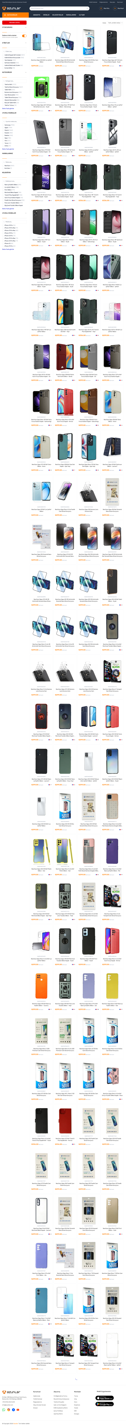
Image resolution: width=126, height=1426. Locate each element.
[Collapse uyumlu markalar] (26, 113)
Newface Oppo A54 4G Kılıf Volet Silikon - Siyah (112, 600)
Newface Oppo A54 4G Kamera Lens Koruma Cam (88, 690)
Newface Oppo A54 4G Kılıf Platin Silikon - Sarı (41, 870)
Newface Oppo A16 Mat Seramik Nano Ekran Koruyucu (112, 510)
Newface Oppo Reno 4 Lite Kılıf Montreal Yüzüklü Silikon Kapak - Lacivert (112, 645)
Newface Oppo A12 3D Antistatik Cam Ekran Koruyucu (88, 645)
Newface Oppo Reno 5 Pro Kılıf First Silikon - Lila (41, 1274)
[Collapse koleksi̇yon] (26, 172)
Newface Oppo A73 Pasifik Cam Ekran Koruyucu (41, 1184)
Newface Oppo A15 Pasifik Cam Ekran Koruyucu (89, 1184)
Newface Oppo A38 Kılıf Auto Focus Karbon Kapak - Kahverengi (89, 420)
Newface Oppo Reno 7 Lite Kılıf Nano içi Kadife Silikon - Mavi (41, 1319)
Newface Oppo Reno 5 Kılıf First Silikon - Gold (112, 1229)
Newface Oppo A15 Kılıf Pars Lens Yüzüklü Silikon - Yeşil (65, 1004)
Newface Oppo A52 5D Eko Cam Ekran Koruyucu (88, 61)
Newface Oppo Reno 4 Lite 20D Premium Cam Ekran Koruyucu (65, 1049)
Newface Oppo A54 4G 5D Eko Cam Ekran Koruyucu (65, 825)
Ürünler (46, 15)
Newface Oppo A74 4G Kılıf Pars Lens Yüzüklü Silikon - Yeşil (65, 915)
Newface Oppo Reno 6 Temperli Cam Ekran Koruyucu (65, 1364)
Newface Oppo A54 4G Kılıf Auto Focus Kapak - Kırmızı (112, 735)
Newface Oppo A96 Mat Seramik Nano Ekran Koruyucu (65, 1229)
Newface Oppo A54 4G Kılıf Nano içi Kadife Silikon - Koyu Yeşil (65, 780)
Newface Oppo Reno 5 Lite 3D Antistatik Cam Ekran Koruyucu (41, 645)
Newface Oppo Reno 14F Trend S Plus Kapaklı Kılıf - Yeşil (88, 196)
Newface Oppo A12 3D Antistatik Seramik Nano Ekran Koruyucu (65, 600)
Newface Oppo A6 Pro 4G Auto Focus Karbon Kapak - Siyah (65, 196)
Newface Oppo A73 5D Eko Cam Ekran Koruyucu (41, 1094)
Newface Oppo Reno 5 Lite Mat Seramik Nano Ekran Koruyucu (89, 915)
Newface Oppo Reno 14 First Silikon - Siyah (65, 241)
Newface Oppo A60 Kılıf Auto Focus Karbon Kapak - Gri (88, 375)
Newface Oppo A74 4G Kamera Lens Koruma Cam (65, 690)
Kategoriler (12, 15)
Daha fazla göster (8, 108)
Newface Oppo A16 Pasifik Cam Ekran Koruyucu (65, 1184)
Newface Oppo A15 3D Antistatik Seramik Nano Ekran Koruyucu (88, 600)
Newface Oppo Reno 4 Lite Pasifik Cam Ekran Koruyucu (65, 510)
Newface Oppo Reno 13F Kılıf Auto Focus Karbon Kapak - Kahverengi (41, 420)
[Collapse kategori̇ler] (26, 72)
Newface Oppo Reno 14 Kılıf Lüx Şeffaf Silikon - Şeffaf (112, 285)
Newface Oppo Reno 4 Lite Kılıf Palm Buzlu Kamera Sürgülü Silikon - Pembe (112, 825)
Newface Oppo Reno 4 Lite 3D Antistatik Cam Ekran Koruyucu (65, 645)
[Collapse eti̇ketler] (26, 43)
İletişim (82, 15)
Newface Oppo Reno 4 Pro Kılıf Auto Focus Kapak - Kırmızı (65, 420)
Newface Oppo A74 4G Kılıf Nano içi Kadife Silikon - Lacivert (41, 780)
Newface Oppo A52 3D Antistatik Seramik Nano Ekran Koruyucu (65, 61)
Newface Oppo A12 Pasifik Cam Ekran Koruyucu (89, 1139)
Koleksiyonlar (57, 15)
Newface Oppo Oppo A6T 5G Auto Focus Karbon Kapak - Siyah (112, 61)
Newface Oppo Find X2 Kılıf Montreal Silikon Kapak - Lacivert (41, 1229)
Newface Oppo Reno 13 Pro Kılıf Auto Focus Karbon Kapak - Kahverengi (112, 375)
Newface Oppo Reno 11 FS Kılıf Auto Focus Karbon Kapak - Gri (41, 151)
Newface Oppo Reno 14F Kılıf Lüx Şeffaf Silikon (41, 330)
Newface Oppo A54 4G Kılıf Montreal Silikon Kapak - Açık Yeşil (41, 915)
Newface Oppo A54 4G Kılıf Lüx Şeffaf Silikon (41, 825)
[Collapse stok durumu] (26, 27)
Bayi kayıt (120, 2)
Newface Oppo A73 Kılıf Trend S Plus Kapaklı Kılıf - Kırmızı (65, 1139)
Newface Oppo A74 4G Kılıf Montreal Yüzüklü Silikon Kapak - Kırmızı (41, 735)
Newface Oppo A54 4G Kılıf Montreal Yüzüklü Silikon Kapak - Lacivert (65, 735)
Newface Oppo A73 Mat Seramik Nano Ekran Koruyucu (112, 1409)
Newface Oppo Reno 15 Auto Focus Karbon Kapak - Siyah (88, 106)
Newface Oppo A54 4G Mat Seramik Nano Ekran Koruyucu (88, 825)
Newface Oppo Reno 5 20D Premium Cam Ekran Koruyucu (41, 1049)
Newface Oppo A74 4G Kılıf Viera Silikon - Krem (41, 465)
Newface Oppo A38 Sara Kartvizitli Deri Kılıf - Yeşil (65, 330)
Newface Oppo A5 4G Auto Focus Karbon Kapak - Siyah (41, 196)
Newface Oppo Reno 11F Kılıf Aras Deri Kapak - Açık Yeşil (89, 465)
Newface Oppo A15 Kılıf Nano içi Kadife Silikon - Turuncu (41, 1004)
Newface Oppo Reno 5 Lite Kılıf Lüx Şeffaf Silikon (41, 960)
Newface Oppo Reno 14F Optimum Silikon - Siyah (112, 241)
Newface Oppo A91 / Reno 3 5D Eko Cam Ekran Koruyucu (65, 1094)
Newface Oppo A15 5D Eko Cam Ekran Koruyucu (88, 1094)
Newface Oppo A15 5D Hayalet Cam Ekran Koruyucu (89, 1229)
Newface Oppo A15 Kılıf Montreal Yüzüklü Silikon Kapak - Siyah (65, 960)
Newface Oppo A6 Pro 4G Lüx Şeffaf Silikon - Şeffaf (112, 151)
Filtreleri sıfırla (14, 22)
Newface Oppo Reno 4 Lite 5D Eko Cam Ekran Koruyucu (112, 1049)
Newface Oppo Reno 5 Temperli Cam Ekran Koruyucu (112, 690)
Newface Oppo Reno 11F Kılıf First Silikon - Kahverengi (65, 106)
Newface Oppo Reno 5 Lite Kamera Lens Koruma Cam (41, 690)
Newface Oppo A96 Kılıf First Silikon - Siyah (88, 960)
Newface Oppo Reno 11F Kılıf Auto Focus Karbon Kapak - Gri (65, 151)
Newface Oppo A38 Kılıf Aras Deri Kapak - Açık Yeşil (65, 465)
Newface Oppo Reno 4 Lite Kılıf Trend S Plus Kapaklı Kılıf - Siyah (41, 1139)
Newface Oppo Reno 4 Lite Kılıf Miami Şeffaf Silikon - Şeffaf (112, 1364)
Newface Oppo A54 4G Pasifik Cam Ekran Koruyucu (112, 1139)
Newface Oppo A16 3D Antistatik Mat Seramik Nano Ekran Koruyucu (88, 555)
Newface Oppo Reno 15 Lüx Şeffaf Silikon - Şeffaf (112, 106)
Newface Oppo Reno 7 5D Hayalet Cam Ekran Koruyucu (89, 1274)
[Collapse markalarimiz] (26, 153)
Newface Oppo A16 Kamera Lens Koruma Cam (88, 510)
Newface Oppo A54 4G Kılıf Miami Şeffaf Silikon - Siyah (112, 780)
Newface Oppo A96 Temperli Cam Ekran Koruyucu (89, 1364)
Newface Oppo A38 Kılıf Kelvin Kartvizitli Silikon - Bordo (65, 375)
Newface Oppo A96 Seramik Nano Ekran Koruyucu (41, 1364)
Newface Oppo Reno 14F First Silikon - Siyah (41, 241)
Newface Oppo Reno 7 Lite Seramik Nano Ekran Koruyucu (65, 1274)
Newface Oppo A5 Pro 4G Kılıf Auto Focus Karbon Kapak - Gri (41, 375)
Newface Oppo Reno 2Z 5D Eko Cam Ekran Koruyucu (89, 1049)
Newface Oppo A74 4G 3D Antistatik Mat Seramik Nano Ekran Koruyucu (65, 555)
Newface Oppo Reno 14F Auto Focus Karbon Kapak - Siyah (65, 285)
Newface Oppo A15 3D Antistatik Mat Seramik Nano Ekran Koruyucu (112, 555)
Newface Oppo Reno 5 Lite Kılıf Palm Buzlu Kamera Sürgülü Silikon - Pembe (88, 870)
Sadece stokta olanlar (9, 35)
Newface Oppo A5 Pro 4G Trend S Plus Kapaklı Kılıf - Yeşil (89, 330)
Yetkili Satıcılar (93, 2)
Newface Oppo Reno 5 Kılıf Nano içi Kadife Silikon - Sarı (112, 1004)
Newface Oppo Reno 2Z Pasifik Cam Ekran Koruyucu (112, 1184)
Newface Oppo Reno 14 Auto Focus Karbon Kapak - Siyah (88, 285)
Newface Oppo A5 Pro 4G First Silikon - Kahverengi (89, 241)
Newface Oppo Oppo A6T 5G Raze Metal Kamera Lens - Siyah (41, 106)
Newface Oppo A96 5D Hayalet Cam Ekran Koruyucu (112, 1319)
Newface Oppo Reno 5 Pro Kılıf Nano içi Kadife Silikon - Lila (89, 1004)
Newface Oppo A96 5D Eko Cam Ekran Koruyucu (88, 1319)
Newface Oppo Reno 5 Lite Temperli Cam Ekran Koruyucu (112, 915)
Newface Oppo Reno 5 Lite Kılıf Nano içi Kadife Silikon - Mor (112, 870)
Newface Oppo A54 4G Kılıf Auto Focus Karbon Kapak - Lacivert (88, 735)
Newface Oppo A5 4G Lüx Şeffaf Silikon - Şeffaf (88, 151)
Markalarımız (71, 15)
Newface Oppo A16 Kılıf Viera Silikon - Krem (112, 420)
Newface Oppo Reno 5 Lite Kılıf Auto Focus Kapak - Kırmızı (112, 960)
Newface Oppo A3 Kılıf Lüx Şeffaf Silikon (41, 510)
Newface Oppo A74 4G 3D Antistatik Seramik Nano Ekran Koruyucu (41, 600)
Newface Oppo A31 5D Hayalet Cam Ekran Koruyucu (89, 1400)
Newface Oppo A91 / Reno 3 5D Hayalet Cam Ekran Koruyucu (65, 1409)
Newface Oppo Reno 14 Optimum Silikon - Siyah (41, 285)
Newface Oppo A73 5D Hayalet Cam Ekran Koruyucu (41, 1409)
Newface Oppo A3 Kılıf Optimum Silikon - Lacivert (112, 465)
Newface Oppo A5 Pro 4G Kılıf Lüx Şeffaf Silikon (112, 330)
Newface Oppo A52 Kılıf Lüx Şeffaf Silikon (41, 61)
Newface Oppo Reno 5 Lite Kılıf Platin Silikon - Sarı (65, 870)
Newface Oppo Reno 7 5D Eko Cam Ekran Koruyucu (112, 1274)
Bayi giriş (112, 2)
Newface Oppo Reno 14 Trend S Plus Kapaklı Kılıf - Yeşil (112, 196)
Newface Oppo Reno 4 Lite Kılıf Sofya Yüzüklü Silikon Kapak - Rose (112, 1094)
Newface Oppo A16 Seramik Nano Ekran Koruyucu (41, 555)
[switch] (24, 36)
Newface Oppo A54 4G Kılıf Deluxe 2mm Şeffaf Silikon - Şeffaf (88, 780)
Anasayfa (36, 15)
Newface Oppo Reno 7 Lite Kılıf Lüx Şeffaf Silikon (65, 1319)
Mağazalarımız (104, 2)
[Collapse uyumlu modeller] (26, 213)
